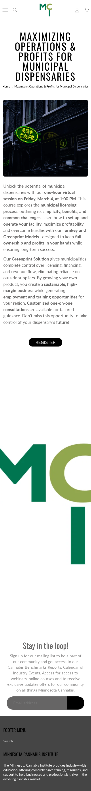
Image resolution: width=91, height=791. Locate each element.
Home (6, 86)
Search (8, 741)
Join (76, 703)
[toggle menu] (5, 10)
